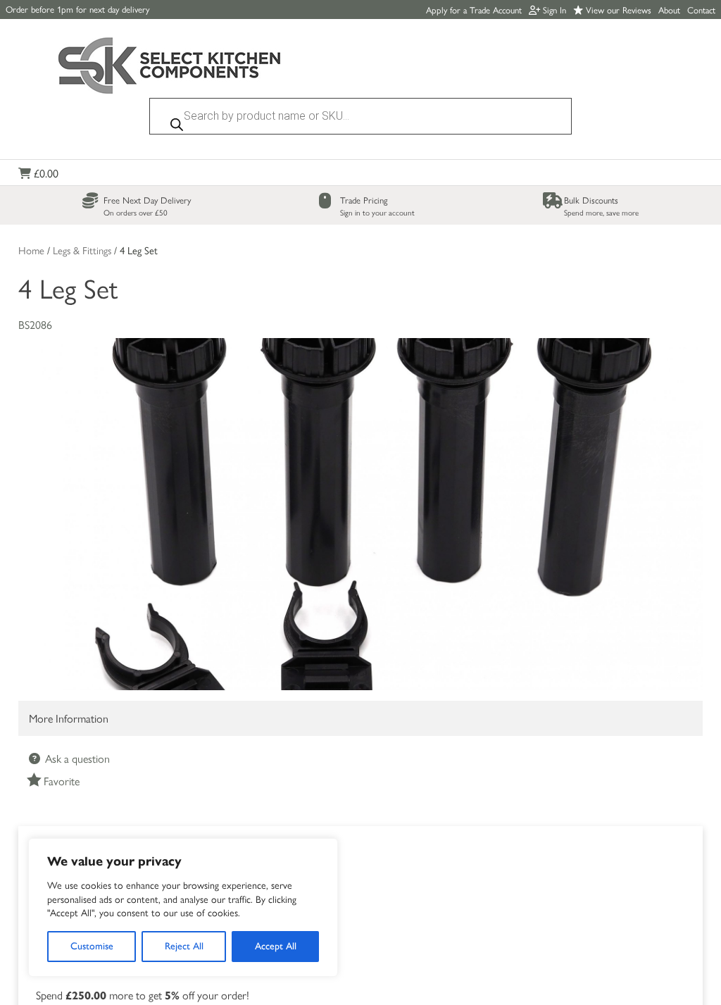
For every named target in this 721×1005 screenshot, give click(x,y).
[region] (183, 907)
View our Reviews (617, 9)
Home (31, 249)
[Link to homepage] (169, 67)
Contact (701, 9)
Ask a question (76, 758)
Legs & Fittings (82, 249)
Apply (474, 9)
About (669, 9)
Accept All (275, 946)
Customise (91, 946)
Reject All (184, 946)
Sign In (553, 9)
